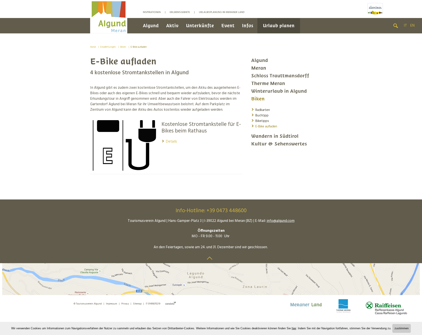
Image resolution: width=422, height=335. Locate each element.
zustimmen (402, 328)
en (412, 26)
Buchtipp (260, 115)
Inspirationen (152, 12)
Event (228, 25)
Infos (247, 25)
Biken (123, 47)
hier (294, 328)
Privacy (125, 304)
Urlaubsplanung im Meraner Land (222, 12)
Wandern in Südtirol (274, 136)
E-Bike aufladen (139, 47)
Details (169, 142)
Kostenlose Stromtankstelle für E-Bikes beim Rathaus (201, 127)
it (405, 26)
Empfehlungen (108, 47)
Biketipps (260, 120)
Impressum (111, 304)
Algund (151, 25)
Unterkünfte (200, 25)
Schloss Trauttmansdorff (280, 75)
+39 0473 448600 (227, 210)
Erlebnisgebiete (180, 12)
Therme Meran (268, 83)
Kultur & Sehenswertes (279, 144)
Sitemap (137, 304)
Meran (258, 68)
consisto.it (170, 303)
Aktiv (172, 25)
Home (93, 47)
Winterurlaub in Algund (279, 91)
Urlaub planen (279, 25)
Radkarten (260, 109)
